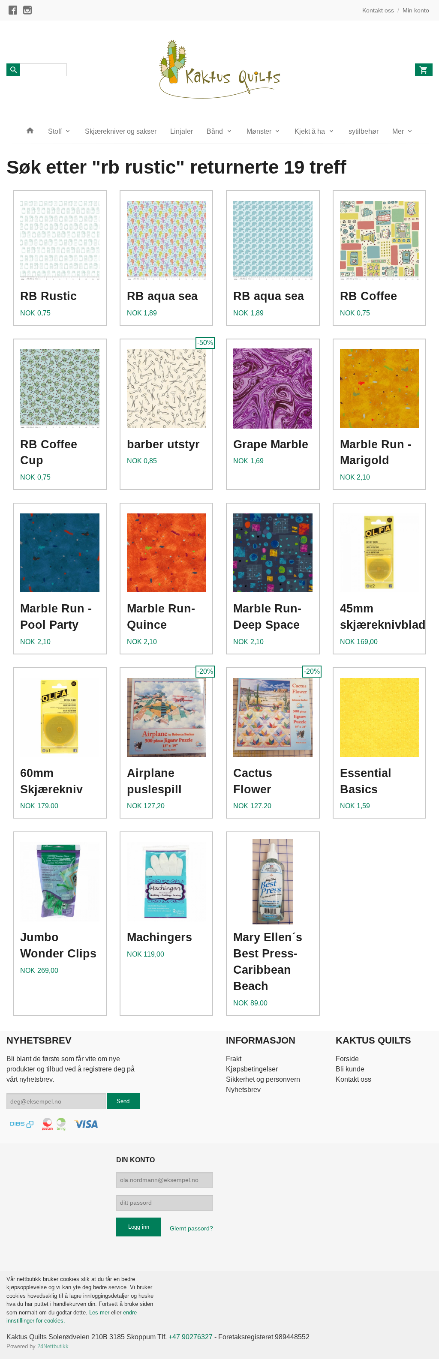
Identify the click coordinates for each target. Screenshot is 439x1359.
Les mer (100, 1312)
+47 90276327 (190, 1337)
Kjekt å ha (310, 131)
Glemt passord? (191, 1228)
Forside (347, 1058)
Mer (398, 131)
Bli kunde (350, 1069)
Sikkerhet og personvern (263, 1079)
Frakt (233, 1058)
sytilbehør (364, 131)
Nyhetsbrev (243, 1089)
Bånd (215, 131)
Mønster (259, 131)
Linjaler (181, 131)
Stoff (55, 131)
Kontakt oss (353, 1079)
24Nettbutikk (53, 1346)
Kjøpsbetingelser (252, 1069)
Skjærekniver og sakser (120, 131)
